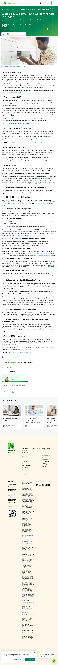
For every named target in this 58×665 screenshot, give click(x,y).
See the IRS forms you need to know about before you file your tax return (30, 143)
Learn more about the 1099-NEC (43, 267)
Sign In (46, 3)
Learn (13, 9)
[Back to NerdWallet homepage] (3, 9)
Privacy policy (46, 452)
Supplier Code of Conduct (46, 449)
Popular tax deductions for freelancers (19, 123)
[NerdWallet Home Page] (9, 3)
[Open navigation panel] (2, 3)
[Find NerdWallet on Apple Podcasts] (46, 485)
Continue (30, 659)
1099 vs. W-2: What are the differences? (19, 352)
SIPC (27, 585)
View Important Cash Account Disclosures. (28, 611)
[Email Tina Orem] (12, 379)
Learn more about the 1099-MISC (44, 255)
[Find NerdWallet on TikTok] (49, 485)
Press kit (24, 472)
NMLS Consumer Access (27, 541)
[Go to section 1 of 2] (27, 430)
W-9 (37, 343)
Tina (15, 377)
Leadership (25, 448)
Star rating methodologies (26, 464)
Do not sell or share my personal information (45, 464)
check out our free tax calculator (11, 92)
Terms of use (45, 446)
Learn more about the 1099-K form (17, 235)
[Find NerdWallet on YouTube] (40, 485)
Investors (24, 474)
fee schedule (31, 597)
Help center (35, 446)
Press (23, 469)
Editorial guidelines (25, 460)
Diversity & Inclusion (25, 457)
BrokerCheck (25, 600)
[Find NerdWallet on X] (37, 485)
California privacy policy (46, 454)
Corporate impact (25, 453)
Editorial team (26, 467)
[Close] (56, 652)
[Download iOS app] (12, 490)
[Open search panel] (41, 3)
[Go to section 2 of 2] (30, 430)
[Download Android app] (12, 500)
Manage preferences (17, 659)
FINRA (23, 585)
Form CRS (24, 591)
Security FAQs (36, 448)
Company (25, 446)
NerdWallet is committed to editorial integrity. (14, 66)
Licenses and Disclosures (27, 515)
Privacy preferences (45, 458)
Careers (24, 450)
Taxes (7, 9)
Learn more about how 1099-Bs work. (32, 184)
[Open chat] (54, 661)
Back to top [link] (7, 367)
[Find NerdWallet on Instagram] (43, 485)
